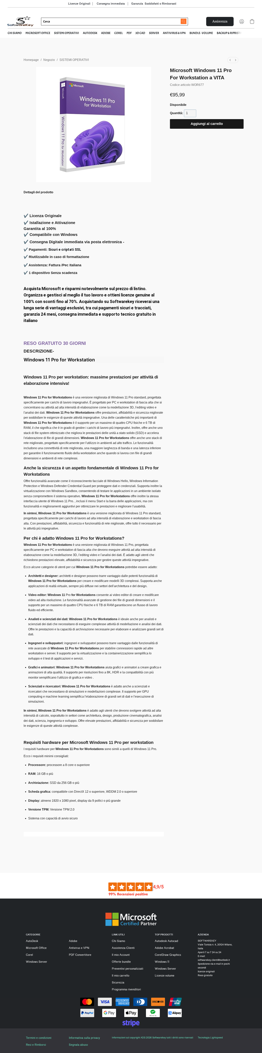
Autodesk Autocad (166, 941)
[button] (20, 21)
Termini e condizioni (38, 1038)
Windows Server (36, 961)
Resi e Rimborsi (36, 1044)
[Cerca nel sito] (183, 21)
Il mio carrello (120, 975)
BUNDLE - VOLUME (201, 33)
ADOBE (105, 33)
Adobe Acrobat (164, 948)
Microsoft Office (36, 948)
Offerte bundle (121, 961)
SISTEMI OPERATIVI (66, 33)
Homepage (31, 59)
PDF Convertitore (80, 955)
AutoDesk (32, 941)
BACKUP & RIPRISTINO (231, 33)
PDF (129, 33)
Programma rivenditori (126, 989)
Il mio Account (121, 955)
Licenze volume (164, 975)
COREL (118, 33)
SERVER (154, 33)
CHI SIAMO (15, 33)
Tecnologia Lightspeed (210, 1037)
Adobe (73, 941)
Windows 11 (162, 961)
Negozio (49, 59)
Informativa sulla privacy (84, 1038)
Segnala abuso (78, 1044)
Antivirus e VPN (79, 948)
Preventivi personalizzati (127, 968)
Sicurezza (118, 982)
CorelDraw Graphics (168, 955)
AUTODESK (90, 33)
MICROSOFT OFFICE (38, 33)
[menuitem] (230, 60)
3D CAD (140, 33)
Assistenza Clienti (123, 948)
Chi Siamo (118, 941)
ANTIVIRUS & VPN (174, 33)
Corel (29, 955)
